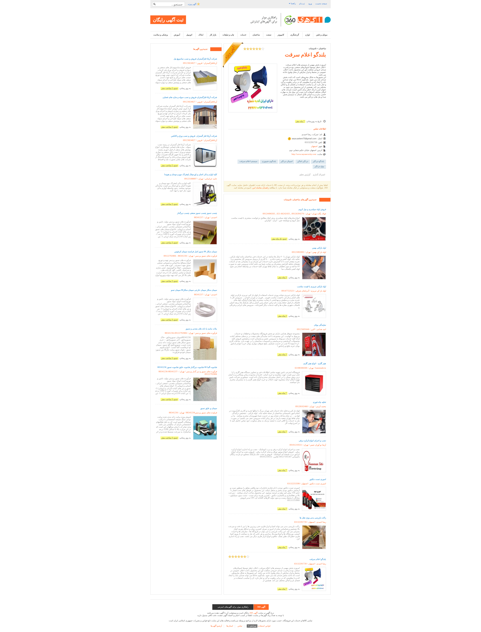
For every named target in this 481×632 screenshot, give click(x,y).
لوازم (307, 35)
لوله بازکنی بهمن (319, 248)
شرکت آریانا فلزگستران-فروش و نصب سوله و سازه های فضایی (190, 97)
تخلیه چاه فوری (319, 402)
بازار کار (213, 35)
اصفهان (314, 146)
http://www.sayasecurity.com (304, 154)
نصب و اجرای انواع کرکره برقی (312, 440)
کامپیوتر (281, 35)
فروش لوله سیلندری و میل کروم (312, 209)
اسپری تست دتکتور (317, 479)
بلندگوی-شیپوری (269, 161)
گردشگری (294, 35)
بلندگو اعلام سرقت (305, 55)
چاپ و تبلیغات (228, 35)
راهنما (293, 3)
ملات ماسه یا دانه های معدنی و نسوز (201, 329)
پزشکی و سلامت (160, 35)
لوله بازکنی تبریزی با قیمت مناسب (311, 286)
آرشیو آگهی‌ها (216, 626)
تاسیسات (312, 48)
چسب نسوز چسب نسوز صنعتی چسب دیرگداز (197, 213)
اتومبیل (189, 35)
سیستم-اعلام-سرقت (248, 161)
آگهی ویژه (192, 4)
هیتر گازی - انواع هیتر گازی (314, 363)
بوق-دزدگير (319, 166)
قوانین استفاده (259, 626)
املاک (200, 35)
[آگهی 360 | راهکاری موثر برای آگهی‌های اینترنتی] (290, 19)
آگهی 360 (254, 613)
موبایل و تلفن (321, 35)
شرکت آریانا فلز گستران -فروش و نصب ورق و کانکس (194, 136)
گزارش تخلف (304, 174)
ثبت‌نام (302, 3)
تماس (239, 626)
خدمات (243, 35)
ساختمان (256, 35)
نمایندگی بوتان (320, 325)
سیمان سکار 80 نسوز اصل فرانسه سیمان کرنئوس (195, 251)
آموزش (177, 35)
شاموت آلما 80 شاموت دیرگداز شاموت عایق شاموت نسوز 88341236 (187, 367)
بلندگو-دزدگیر (318, 161)
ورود (310, 3)
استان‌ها (229, 626)
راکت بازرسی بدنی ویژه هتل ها (313, 518)
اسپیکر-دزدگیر (287, 161)
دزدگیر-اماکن (302, 161)
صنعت (268, 35)
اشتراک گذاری (319, 174)
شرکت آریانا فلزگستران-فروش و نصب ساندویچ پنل (195, 59)
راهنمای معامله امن (260, 188)
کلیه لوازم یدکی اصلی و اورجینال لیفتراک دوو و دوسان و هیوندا (190, 174)
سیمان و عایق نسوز (208, 408)
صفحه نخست (321, 3)
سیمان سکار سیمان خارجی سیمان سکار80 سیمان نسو (194, 290)
